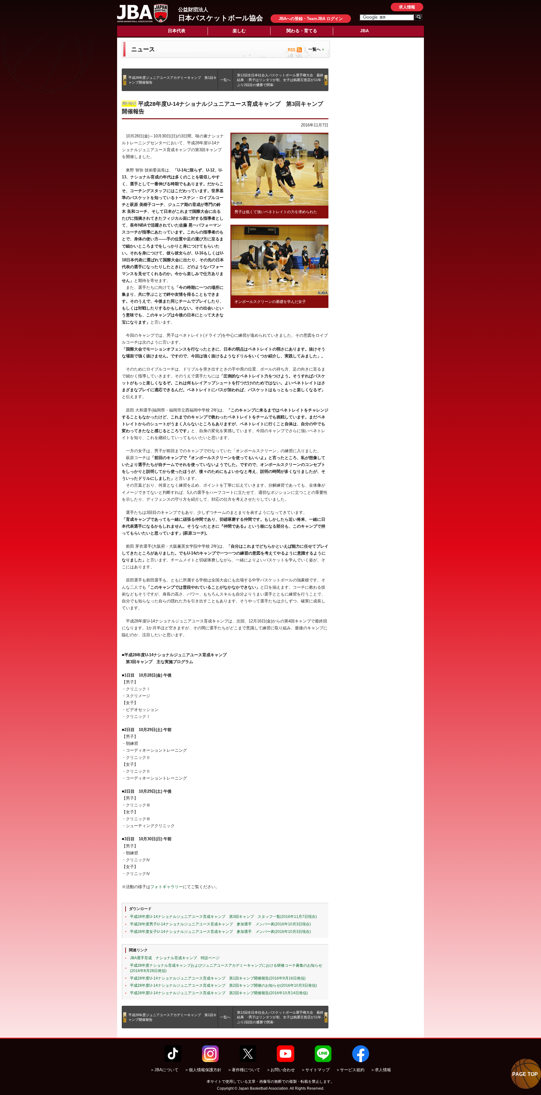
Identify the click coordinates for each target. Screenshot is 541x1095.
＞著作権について (244, 1069)
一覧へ (314, 49)
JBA (364, 30)
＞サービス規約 (350, 1069)
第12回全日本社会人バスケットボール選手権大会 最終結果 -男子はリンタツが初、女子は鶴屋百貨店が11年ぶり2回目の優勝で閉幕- (280, 80)
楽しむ (239, 30)
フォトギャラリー (166, 886)
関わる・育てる (301, 30)
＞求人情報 (381, 1069)
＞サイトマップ (315, 1069)
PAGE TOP (525, 1074)
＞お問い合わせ (280, 1069)
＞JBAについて (164, 1069)
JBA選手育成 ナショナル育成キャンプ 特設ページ (174, 958)
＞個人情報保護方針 (203, 1069)
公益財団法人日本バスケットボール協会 (142, 13)
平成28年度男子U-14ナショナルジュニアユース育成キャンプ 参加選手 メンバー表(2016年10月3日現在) (220, 924)
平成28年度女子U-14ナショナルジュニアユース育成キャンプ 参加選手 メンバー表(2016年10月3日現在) (220, 931)
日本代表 (176, 30)
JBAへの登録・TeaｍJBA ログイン (311, 18)
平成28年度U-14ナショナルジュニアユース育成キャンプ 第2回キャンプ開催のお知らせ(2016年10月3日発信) (223, 985)
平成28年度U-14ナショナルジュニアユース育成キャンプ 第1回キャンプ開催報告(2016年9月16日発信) (218, 978)
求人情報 (407, 7)
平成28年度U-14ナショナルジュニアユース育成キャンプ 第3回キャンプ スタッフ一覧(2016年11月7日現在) (223, 916)
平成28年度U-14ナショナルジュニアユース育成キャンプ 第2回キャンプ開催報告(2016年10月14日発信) (219, 993)
